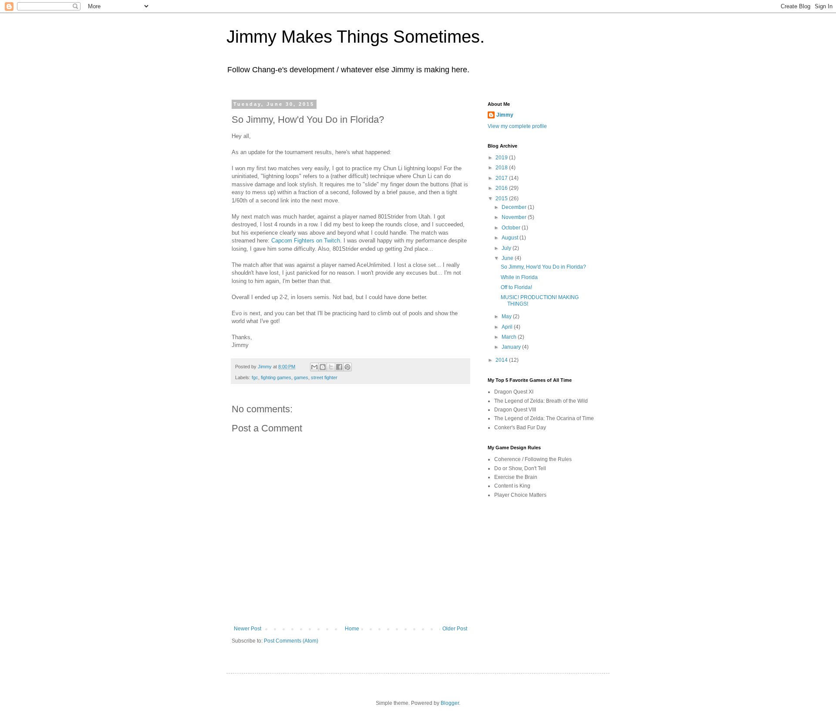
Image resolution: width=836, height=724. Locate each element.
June (508, 258)
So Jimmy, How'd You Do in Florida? (543, 267)
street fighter (324, 377)
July (507, 248)
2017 (502, 178)
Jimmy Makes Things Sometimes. (355, 36)
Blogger (450, 703)
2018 (502, 168)
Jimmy (504, 115)
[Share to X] (331, 367)
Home (352, 629)
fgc (255, 377)
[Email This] (314, 367)
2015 (502, 198)
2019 (502, 158)
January (512, 347)
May (507, 316)
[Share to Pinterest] (347, 367)
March (510, 337)
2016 (502, 188)
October (512, 228)
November (515, 217)
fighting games (276, 377)
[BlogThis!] (322, 367)
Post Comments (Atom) (291, 641)
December (515, 207)
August (510, 238)
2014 (502, 360)
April (508, 327)
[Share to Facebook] (339, 367)
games (301, 377)
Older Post (454, 629)
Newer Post (247, 629)
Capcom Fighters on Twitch (305, 240)
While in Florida (519, 277)
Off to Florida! (516, 287)
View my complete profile (517, 126)
